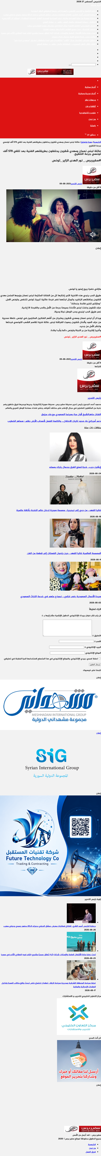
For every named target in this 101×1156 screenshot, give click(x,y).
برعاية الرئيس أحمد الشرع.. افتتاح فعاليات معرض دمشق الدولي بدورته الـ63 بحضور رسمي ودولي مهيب (49, 15)
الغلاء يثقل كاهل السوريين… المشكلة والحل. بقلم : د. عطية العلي (66, 44)
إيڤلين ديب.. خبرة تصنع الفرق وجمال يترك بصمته (74, 37)
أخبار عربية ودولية (87, 93)
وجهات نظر (90, 100)
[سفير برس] (50, 72)
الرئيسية (97, 142)
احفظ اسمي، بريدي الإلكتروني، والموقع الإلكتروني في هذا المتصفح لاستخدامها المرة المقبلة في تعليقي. (51, 659)
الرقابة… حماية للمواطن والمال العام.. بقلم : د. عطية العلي (69, 22)
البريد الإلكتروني (93, 647)
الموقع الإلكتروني (93, 653)
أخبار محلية (90, 87)
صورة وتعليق (86, 142)
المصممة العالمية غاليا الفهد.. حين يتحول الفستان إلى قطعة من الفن (64, 553)
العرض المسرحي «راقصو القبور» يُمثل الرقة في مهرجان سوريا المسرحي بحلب (61, 26)
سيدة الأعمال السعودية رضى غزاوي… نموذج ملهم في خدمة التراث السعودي (60, 597)
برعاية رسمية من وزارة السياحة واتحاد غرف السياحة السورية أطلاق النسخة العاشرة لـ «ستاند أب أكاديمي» (49, 18)
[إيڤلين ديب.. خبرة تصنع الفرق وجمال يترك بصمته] (75, 461)
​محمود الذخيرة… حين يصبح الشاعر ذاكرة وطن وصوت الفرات (69, 29)
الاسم (97, 641)
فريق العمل (91, 1152)
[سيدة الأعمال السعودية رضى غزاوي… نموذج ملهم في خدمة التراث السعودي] (75, 590)
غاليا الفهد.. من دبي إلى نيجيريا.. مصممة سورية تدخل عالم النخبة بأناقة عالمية (58, 510)
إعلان (98, 733)
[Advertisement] (81, 267)
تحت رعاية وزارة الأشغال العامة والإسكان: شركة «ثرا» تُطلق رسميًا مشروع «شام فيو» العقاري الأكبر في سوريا (48, 33)
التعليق (96, 636)
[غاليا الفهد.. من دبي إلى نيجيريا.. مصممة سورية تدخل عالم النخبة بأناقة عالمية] (75, 504)
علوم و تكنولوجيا (87, 113)
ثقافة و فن (90, 106)
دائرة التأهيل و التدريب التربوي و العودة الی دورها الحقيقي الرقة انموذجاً (63, 11)
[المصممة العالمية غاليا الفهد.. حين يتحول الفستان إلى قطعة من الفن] (75, 547)
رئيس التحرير (76, 184)
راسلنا (93, 126)
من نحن (92, 119)
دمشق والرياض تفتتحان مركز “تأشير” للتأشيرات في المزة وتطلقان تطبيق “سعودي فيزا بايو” (55, 40)
